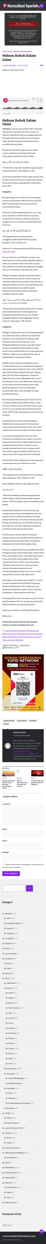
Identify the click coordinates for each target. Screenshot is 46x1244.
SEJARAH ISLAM (11, 1173)
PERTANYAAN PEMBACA (14, 1153)
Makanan (11, 1028)
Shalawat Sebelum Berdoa (15, 631)
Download (9, 959)
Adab (9, 918)
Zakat (10, 1063)
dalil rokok (22, 720)
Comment (6, 804)
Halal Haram (13, 51)
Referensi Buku (12, 1123)
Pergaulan (10, 933)
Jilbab (9, 1192)
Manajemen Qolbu (13, 923)
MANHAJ (8, 1133)
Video (9, 968)
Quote (7, 1162)
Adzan (10, 993)
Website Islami (10, 1202)
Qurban (11, 1048)
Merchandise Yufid (12, 1148)
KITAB (7, 1113)
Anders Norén (15, 1240)
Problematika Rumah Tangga (18, 1103)
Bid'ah (9, 1138)
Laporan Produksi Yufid (13, 1128)
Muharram (12, 1033)
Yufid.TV (37, 753)
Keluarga (11, 1098)
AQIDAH (8, 943)
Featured (8, 973)
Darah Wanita (12, 1187)
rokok (6, 724)
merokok (33, 720)
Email (5, 840)
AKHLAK (8, 914)
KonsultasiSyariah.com (21, 753)
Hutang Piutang (14, 1083)
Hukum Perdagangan (16, 1078)
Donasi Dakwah (11, 954)
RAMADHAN (10, 1167)
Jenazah (11, 1018)
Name (5, 829)
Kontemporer (26, 51)
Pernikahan (11, 1088)
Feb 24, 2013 (23, 65)
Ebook (9, 963)
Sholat (10, 1053)
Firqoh (9, 1143)
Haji (9, 1013)
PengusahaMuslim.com (21, 751)
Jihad (10, 1023)
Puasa (10, 1043)
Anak (10, 1093)
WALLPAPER (10, 1178)
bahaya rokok (9, 720)
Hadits (9, 1118)
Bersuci (11, 1003)
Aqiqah (11, 998)
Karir (8, 1197)
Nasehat (10, 928)
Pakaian (11, 1038)
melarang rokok (8, 251)
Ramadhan (11, 1108)
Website (5, 852)
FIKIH (4, 51)
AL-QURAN (9, 938)
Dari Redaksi (11, 1157)
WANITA (8, 1183)
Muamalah (11, 1074)
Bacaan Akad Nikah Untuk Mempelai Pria (18, 637)
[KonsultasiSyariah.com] (23, 6)
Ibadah (9, 988)
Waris (10, 1058)
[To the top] (41, 1231)
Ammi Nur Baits (10, 65)
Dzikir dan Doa (13, 1008)
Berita (7, 948)
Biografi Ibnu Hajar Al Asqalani (30, 634)
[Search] (29, 888)
